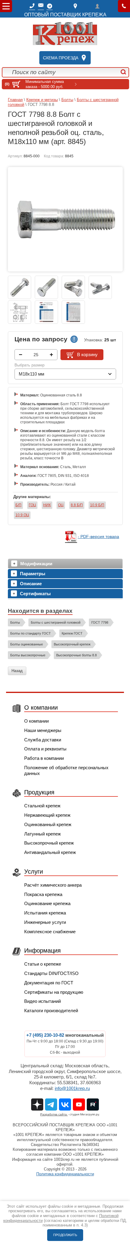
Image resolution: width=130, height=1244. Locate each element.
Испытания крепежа (45, 912)
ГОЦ (32, 505)
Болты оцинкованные (26, 644)
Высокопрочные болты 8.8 (76, 655)
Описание (31, 583)
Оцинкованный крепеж (47, 824)
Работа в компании (44, 758)
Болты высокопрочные (27, 655)
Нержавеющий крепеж (47, 815)
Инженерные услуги (45, 922)
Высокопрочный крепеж (72, 644)
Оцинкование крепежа (47, 903)
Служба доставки (42, 739)
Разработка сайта (54, 1114)
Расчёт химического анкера (53, 885)
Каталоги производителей (51, 1010)
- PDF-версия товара (98, 536)
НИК (47, 505)
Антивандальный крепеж (50, 852)
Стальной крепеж (42, 805)
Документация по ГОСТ (48, 982)
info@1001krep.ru (72, 1088)
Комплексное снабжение (50, 931)
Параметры (32, 573)
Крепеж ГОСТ (72, 633)
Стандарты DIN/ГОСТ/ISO (51, 973)
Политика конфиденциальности (65, 1174)
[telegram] (49, 6)
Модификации (36, 563)
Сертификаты (35, 593)
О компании (36, 721)
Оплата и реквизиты (45, 748)
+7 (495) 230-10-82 (45, 1035)
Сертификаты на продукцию (53, 992)
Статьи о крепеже (42, 964)
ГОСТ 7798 (99, 622)
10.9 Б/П (97, 505)
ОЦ (60, 505)
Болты (67, 99)
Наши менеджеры (42, 730)
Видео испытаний (42, 1001)
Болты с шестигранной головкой (55, 622)
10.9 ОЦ (22, 515)
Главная (15, 99)
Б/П (18, 505)
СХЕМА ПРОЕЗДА (60, 57)
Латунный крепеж (42, 833)
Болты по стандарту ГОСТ (30, 633)
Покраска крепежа (43, 894)
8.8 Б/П (77, 505)
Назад (17, 670)
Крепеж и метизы (42, 99)
